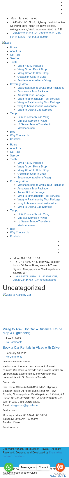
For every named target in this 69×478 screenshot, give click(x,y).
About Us (15, 51)
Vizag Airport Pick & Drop (32, 69)
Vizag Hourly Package (30, 65)
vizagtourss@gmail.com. (25, 405)
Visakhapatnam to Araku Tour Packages (40, 87)
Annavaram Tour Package (32, 91)
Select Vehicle (58, 476)
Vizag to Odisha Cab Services (34, 109)
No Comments (13, 342)
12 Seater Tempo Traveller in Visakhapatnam (34, 126)
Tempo (14, 113)
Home (13, 47)
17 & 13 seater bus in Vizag (33, 117)
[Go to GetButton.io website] (9, 474)
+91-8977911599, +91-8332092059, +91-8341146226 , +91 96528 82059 (35, 34)
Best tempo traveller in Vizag (34, 80)
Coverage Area (19, 84)
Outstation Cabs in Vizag (31, 76)
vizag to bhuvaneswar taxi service (37, 106)
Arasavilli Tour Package (31, 95)
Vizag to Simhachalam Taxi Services (38, 98)
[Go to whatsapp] (8, 467)
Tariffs (13, 62)
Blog (12, 131)
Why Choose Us (19, 135)
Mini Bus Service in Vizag (32, 120)
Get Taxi (15, 54)
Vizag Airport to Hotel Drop (33, 73)
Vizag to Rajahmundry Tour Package (38, 102)
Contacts (15, 139)
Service (14, 58)
